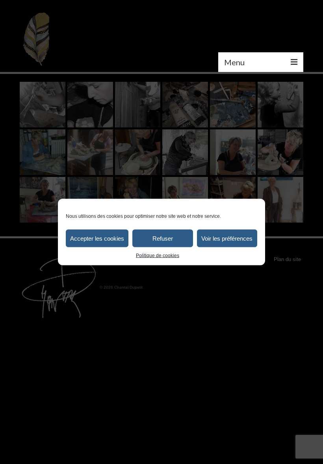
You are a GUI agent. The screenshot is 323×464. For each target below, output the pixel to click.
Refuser (162, 238)
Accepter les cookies (97, 238)
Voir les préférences (226, 238)
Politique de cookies (157, 255)
